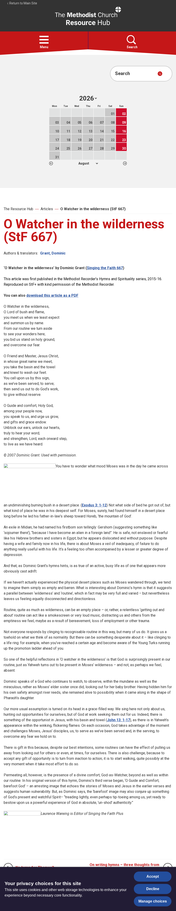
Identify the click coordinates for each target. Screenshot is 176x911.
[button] (44, 39)
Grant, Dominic (53, 253)
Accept (152, 876)
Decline (152, 889)
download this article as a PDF (52, 295)
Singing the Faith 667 (105, 268)
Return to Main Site (23, 3)
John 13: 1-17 (118, 720)
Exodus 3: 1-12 (94, 505)
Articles (47, 209)
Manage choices (152, 901)
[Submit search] (160, 73)
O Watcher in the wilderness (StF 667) (93, 209)
